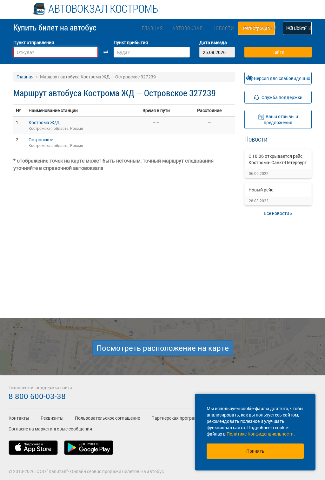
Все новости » (278, 213)
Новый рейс (261, 190)
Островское (41, 140)
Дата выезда (213, 42)
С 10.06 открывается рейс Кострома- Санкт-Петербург (278, 159)
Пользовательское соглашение (107, 418)
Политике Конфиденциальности (260, 434)
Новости (223, 28)
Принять (255, 451)
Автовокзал (187, 28)
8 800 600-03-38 (37, 396)
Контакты (298, 28)
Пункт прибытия (131, 42)
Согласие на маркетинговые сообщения (50, 429)
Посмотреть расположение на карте (162, 348)
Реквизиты (52, 418)
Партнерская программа (177, 418)
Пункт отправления (33, 42)
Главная (152, 28)
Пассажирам (260, 28)
